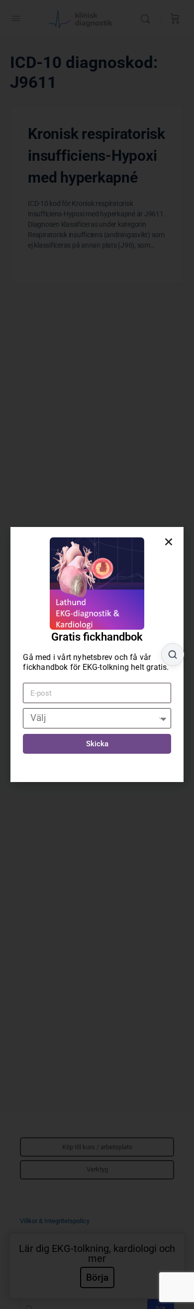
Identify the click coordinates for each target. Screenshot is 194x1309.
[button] (169, 542)
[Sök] (172, 654)
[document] (97, 654)
